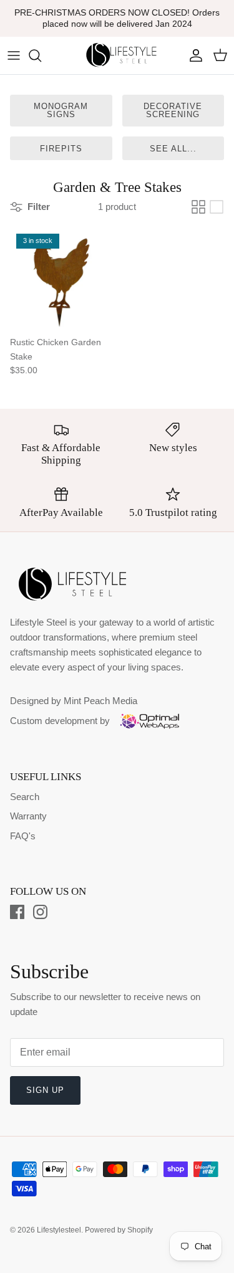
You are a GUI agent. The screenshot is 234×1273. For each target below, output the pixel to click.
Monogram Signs (61, 110)
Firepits (61, 148)
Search (24, 796)
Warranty (28, 816)
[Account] (193, 55)
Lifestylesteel (59, 1230)
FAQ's (23, 836)
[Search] (41, 55)
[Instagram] (40, 912)
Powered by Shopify (119, 1230)
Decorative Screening (173, 110)
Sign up (45, 1090)
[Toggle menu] (13, 55)
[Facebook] (17, 912)
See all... (173, 148)
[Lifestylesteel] (117, 55)
